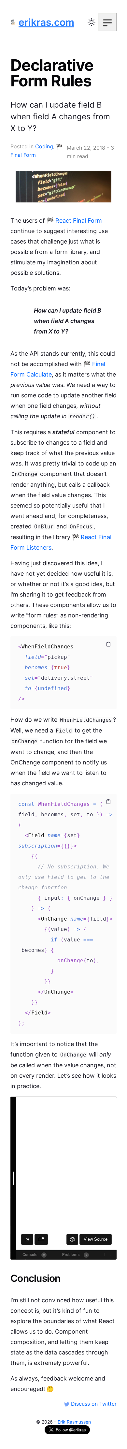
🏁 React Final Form (74, 220)
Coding (44, 146)
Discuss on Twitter (93, 1403)
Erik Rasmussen (74, 1422)
